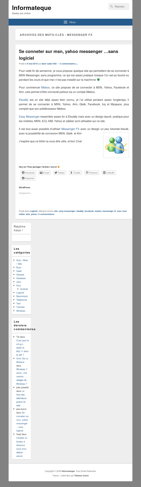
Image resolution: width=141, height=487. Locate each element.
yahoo (34, 214)
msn (119, 211)
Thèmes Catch (81, 475)
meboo (98, 211)
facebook (89, 211)
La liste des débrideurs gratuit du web (21, 398)
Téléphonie (21, 299)
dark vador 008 (49, 63)
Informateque (31, 7)
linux (18, 285)
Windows (20, 310)
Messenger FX (70, 129)
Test (18, 303)
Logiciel (33, 211)
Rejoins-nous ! (20, 228)
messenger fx (109, 211)
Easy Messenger (29, 116)
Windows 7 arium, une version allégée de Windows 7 (21, 376)
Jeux (18, 281)
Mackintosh (22, 296)
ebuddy (80, 211)
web (28, 214)
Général (20, 274)
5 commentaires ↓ (69, 63)
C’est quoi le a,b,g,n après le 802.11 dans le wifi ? (22, 347)
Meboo (45, 87)
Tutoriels (20, 307)
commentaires (46, 214)
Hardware (21, 278)
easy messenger (67, 211)
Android (24, 289)
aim (56, 211)
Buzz (18, 267)
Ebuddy (23, 100)
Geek (19, 271)
